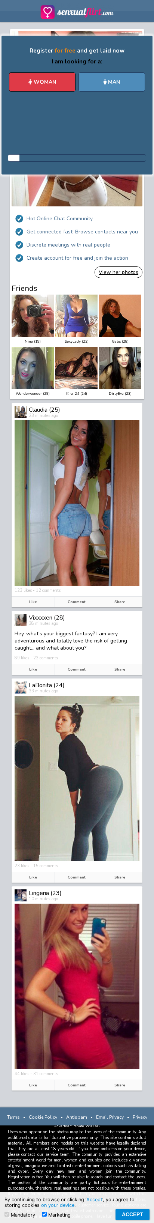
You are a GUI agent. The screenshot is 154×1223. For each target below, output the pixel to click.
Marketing (59, 1215)
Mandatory (22, 1215)
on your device (57, 1205)
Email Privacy (110, 1117)
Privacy (140, 1117)
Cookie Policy (43, 1117)
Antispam (76, 1117)
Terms (13, 1117)
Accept (94, 1199)
